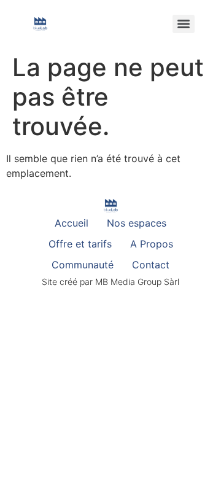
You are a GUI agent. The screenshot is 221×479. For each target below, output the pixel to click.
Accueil (71, 223)
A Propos (151, 244)
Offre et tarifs (80, 244)
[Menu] (184, 24)
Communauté (83, 265)
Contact (150, 265)
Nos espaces (136, 223)
